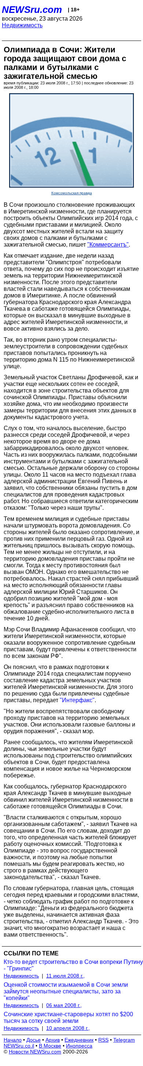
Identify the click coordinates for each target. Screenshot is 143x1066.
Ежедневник (79, 1040)
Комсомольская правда (71, 193)
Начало (13, 1040)
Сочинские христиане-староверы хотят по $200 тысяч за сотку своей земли (68, 1017)
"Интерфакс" (77, 700)
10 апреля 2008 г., (68, 1028)
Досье (33, 1040)
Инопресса (79, 1046)
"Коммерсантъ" (108, 244)
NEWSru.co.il (19, 1046)
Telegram (124, 1040)
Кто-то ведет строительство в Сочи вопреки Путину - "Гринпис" (73, 965)
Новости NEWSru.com (35, 1052)
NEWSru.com (32, 9)
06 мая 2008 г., (64, 1005)
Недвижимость (22, 25)
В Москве (50, 1046)
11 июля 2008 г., (65, 976)
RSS (103, 1040)
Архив (52, 1040)
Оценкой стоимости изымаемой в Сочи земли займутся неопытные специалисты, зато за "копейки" (66, 991)
